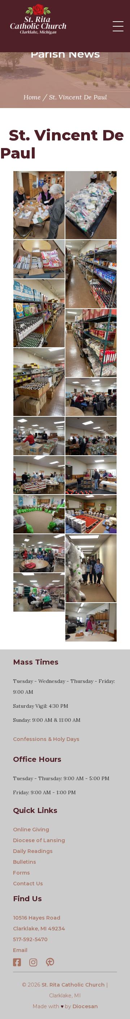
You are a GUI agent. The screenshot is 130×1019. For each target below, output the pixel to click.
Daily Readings (33, 851)
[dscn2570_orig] (91, 514)
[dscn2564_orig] (91, 436)
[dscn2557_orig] (91, 622)
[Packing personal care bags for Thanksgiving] (39, 205)
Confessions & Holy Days (46, 739)
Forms (21, 873)
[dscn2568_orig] (91, 475)
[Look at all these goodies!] (91, 205)
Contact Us (28, 883)
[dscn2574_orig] (39, 553)
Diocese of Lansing (39, 840)
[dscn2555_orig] (39, 592)
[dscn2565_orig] (39, 475)
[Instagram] (33, 964)
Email (20, 950)
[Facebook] (17, 964)
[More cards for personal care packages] (39, 259)
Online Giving (31, 829)
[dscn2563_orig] (39, 436)
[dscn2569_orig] (39, 514)
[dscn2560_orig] (91, 397)
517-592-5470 (30, 939)
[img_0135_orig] (91, 568)
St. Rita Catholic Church (73, 985)
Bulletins (24, 862)
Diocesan (85, 1006)
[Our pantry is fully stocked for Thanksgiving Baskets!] (91, 274)
